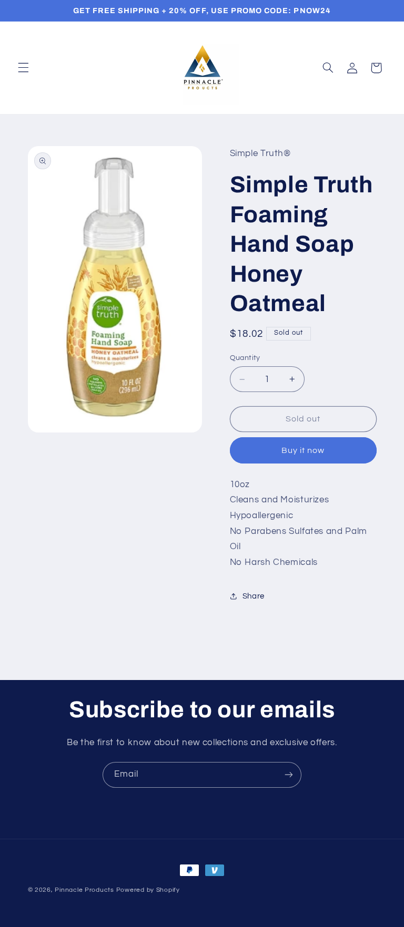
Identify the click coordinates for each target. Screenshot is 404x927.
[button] (23, 68)
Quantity (245, 358)
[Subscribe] (289, 775)
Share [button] (254, 596)
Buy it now (303, 450)
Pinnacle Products (84, 890)
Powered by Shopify (148, 890)
